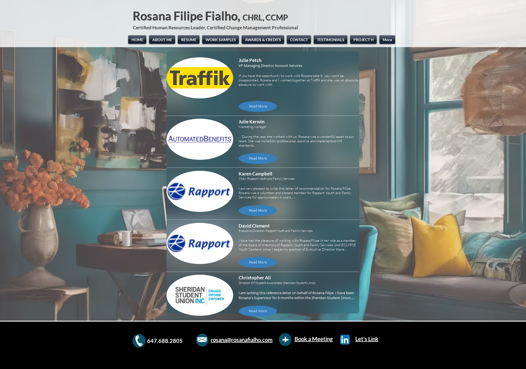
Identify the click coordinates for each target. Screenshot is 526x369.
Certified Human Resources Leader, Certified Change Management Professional (216, 27)
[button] (258, 106)
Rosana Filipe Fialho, (210, 16)
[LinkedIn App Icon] (345, 340)
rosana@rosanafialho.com (242, 339)
